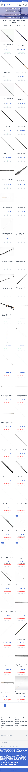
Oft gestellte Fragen (7, 739)
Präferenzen (15, 762)
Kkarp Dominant (7, 126)
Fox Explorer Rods (21, 315)
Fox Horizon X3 (21, 207)
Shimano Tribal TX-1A (7, 557)
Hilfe (3, 1)
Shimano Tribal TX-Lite (7, 584)
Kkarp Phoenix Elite (21, 423)
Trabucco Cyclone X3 (21, 504)
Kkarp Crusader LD (21, 72)
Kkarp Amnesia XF (21, 450)
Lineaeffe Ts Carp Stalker (21, 288)
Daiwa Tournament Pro (21, 369)
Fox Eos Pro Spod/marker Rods (21, 234)
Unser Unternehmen (6, 735)
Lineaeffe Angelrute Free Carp (7, 234)
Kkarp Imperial (7, 477)
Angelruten (20, 8)
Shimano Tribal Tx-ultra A (7, 638)
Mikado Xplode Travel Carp (7, 422)
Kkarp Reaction (21, 126)
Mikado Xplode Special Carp (21, 395)
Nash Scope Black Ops (7, 261)
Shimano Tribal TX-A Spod (21, 557)
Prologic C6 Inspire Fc (21, 611)
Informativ (4, 742)
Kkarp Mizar (21, 99)
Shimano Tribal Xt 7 (21, 584)
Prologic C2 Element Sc (7, 692)
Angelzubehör (13, 8)
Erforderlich (6, 762)
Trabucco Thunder (7, 531)
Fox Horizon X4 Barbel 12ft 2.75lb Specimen (21, 692)
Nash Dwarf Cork (7, 207)
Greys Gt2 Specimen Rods (7, 180)
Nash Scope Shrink (7, 288)
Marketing (13, 764)
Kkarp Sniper (7, 72)
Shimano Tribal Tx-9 (21, 342)
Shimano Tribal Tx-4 (21, 531)
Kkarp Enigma (7, 153)
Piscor (6, 8)
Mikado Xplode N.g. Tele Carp (7, 395)
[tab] (14, 735)
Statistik (5, 764)
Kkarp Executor (7, 504)
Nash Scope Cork (7, 342)
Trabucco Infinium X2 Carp (7, 99)
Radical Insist (7, 665)
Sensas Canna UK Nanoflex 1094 (21, 638)
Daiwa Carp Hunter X (7, 369)
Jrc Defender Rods (21, 261)
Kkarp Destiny (21, 153)
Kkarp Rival (21, 45)
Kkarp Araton (21, 477)
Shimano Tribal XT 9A (7, 611)
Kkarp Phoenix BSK (7, 450)
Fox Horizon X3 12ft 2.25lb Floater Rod (7, 315)
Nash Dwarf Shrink (21, 180)
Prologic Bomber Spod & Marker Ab (21, 665)
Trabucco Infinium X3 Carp (7, 45)
